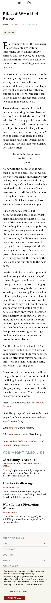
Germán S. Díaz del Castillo (17, 464)
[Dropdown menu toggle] (25, 538)
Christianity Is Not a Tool (20, 460)
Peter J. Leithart (11, 24)
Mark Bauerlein (11, 487)
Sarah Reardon (10, 512)
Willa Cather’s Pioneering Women (21, 506)
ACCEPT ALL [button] (14, 598)
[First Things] (25, 3)
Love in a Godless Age (18, 483)
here (10, 427)
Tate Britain (19, 440)
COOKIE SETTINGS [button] (17, 591)
